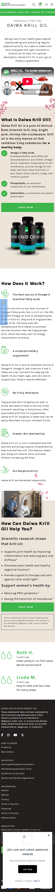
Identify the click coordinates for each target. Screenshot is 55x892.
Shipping (6, 808)
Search (5, 790)
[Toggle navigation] (52, 5)
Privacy (5, 799)
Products (6, 747)
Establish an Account (13, 773)
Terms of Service (10, 804)
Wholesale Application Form (16, 769)
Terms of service (10, 813)
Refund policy (8, 817)
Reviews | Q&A (3, 314)
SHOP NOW (26, 207)
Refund (5, 795)
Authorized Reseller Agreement (17, 778)
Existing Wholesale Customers (17, 764)
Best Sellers (7, 752)
